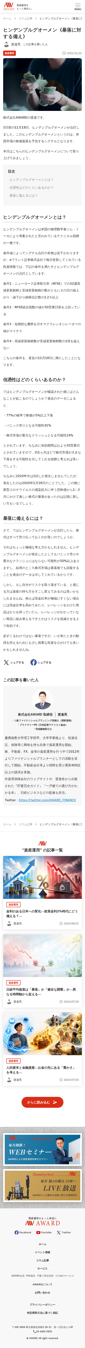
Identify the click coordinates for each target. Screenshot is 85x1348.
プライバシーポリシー (42, 1304)
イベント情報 (42, 1252)
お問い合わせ (42, 1292)
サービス (42, 1268)
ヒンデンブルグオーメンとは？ (31, 180)
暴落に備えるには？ (23, 195)
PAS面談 (30, 1275)
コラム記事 (25, 18)
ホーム (7, 18)
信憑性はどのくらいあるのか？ (31, 187)
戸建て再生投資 (45, 1275)
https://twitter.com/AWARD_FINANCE (47, 800)
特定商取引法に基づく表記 (42, 1312)
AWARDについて (42, 1284)
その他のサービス (64, 1275)
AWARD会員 (18, 1275)
